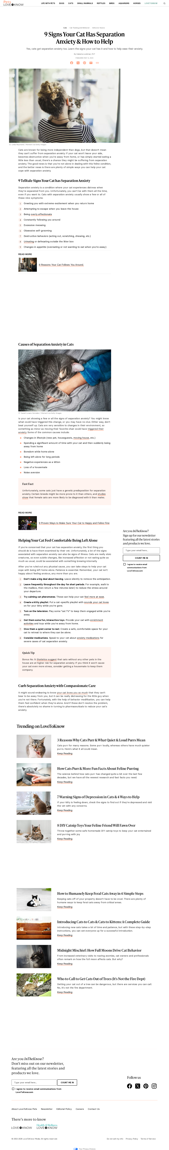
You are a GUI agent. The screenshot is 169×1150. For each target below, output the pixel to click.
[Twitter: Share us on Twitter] (78, 63)
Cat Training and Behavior (80, 28)
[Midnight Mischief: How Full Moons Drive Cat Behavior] (34, 956)
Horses (137, 3)
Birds (111, 3)
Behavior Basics (98, 28)
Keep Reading (64, 753)
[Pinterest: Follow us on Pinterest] (146, 1086)
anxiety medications (88, 637)
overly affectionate (41, 214)
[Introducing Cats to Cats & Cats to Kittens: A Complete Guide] (34, 928)
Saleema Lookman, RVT (86, 54)
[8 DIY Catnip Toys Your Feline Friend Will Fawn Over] (34, 831)
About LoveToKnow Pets (24, 1109)
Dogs (61, 3)
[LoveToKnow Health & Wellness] (47, 1126)
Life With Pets (48, 3)
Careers (80, 1109)
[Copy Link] (97, 63)
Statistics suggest (47, 659)
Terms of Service (148, 1138)
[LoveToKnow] (22, 1126)
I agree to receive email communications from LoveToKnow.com (137, 567)
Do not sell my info (115, 1138)
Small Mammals (85, 3)
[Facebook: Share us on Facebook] (71, 63)
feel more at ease (94, 596)
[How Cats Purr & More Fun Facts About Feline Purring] (34, 774)
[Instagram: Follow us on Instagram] (154, 1086)
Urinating (29, 241)
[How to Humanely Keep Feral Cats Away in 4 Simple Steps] (34, 899)
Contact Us (94, 1109)
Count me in (141, 558)
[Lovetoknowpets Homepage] (14, 3)
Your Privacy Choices (87, 1149)
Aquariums (124, 3)
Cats (70, 3)
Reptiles (101, 3)
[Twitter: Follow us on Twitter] (138, 1086)
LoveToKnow (151, 3)
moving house (81, 437)
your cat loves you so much (72, 692)
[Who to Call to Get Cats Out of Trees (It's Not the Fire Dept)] (34, 985)
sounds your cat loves (96, 602)
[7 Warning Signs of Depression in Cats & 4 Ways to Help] (34, 803)
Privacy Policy (132, 1138)
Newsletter (46, 1109)
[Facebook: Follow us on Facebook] (130, 1086)
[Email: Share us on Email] (91, 63)
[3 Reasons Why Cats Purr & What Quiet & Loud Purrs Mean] (34, 746)
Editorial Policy (64, 1109)
